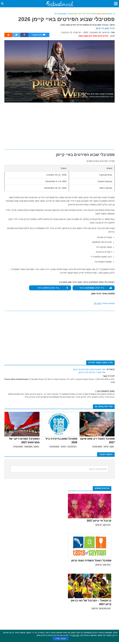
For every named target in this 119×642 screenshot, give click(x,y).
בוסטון (36, 446)
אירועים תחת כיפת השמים (82, 14)
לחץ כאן (75, 635)
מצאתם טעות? (104, 303)
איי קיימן (111, 14)
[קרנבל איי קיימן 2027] (89, 506)
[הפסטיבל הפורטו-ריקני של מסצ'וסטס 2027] (22, 424)
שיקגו (112, 446)
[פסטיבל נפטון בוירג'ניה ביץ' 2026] (59, 424)
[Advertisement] (59, 124)
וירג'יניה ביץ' (72, 446)
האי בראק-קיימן (104, 608)
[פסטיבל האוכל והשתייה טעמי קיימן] (89, 545)
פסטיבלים (58, 14)
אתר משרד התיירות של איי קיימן (92, 372)
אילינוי (106, 446)
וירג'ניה (63, 446)
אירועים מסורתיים (100, 14)
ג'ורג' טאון (67, 14)
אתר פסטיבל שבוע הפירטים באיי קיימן (89, 369)
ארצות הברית (97, 446)
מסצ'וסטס (28, 446)
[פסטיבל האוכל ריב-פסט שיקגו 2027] (97, 424)
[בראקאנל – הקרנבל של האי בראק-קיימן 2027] (89, 586)
